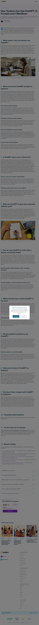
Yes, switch (16, 316)
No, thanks (23, 316)
